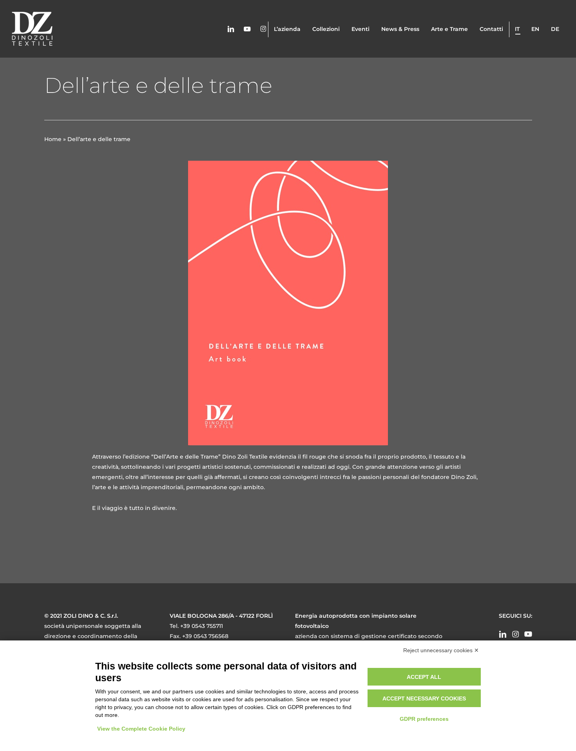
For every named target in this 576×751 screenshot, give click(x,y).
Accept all (424, 677)
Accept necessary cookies (424, 698)
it (517, 29)
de (555, 29)
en (535, 29)
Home (53, 139)
